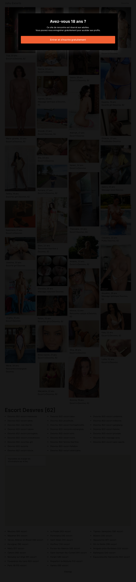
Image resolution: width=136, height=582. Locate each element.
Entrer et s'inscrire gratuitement (68, 39)
